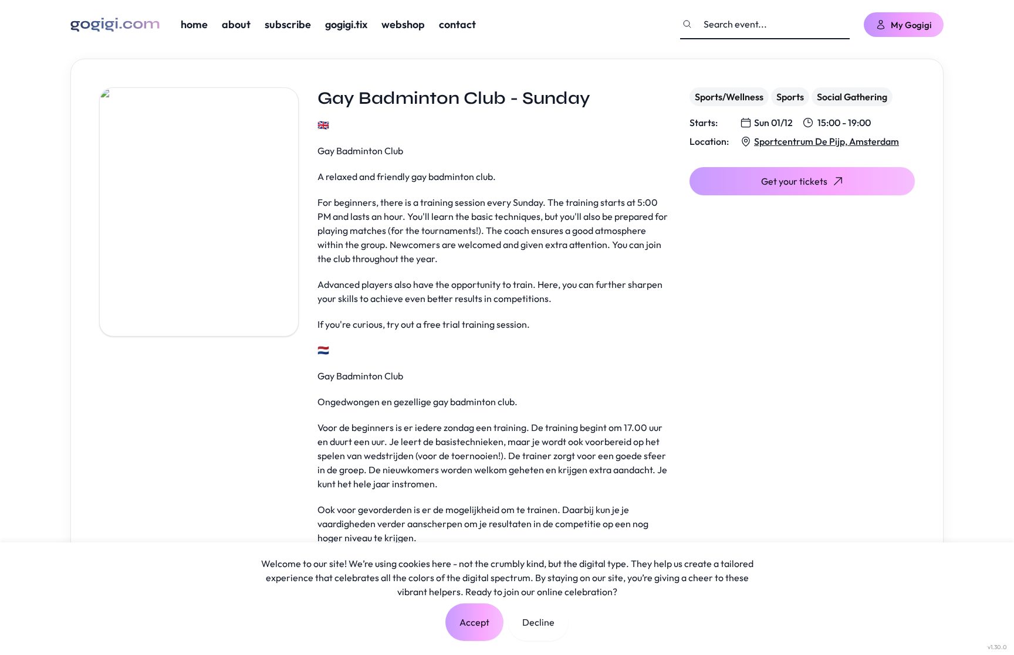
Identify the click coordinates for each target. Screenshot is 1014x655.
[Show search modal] (687, 24)
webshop (403, 24)
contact (457, 24)
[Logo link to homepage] (115, 25)
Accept (474, 622)
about (236, 24)
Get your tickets (794, 181)
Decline (538, 622)
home (194, 24)
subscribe (288, 24)
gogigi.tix (346, 24)
